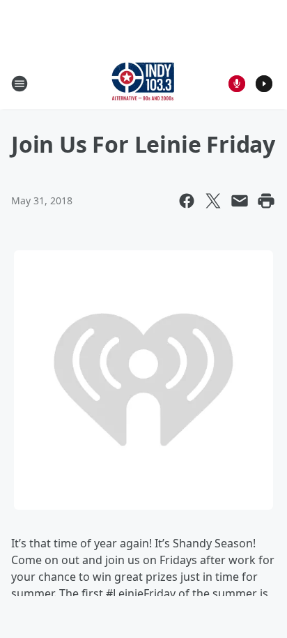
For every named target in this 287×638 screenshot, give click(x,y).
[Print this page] (266, 201)
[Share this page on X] (213, 201)
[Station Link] (143, 83)
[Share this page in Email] (239, 201)
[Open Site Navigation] (19, 83)
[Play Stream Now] (264, 83)
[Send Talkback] (236, 83)
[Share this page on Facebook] (186, 201)
